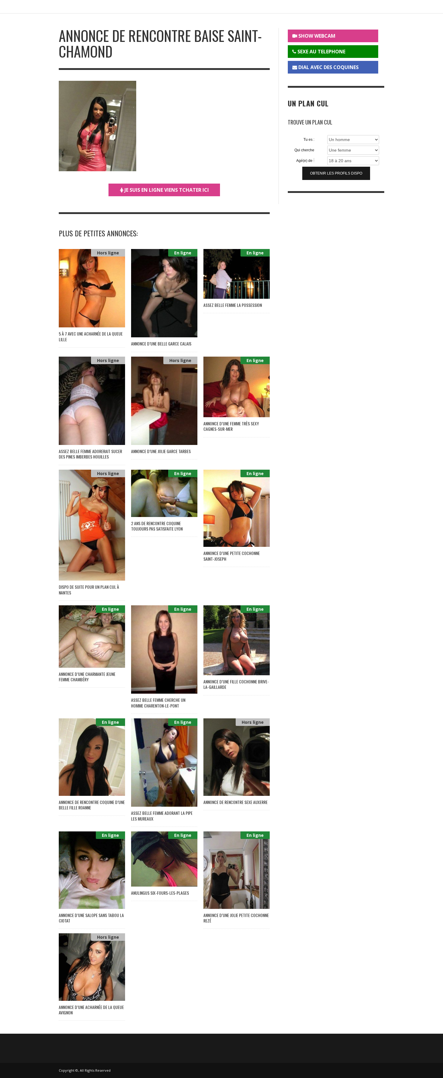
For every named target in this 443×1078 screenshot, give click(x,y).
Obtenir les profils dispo (336, 173)
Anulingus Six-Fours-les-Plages (160, 893)
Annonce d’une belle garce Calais (161, 343)
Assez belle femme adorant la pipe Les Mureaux (162, 815)
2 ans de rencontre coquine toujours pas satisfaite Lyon (157, 526)
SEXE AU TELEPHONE (320, 51)
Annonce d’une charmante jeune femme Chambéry (87, 676)
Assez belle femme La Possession (232, 305)
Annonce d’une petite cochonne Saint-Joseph (231, 556)
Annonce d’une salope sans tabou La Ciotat (91, 918)
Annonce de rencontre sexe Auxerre (235, 802)
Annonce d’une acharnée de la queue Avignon (91, 1010)
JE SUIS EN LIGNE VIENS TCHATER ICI (166, 190)
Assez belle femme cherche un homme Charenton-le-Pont (158, 702)
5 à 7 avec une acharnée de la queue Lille (91, 336)
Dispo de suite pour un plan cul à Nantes (89, 589)
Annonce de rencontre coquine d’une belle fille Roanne (92, 805)
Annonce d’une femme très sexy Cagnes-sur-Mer (231, 426)
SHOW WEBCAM (316, 36)
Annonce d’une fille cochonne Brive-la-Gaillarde (236, 684)
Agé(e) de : (305, 161)
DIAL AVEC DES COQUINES (328, 67)
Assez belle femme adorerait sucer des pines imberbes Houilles (90, 454)
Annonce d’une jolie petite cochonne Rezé (236, 918)
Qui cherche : (304, 150)
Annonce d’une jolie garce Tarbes (161, 451)
